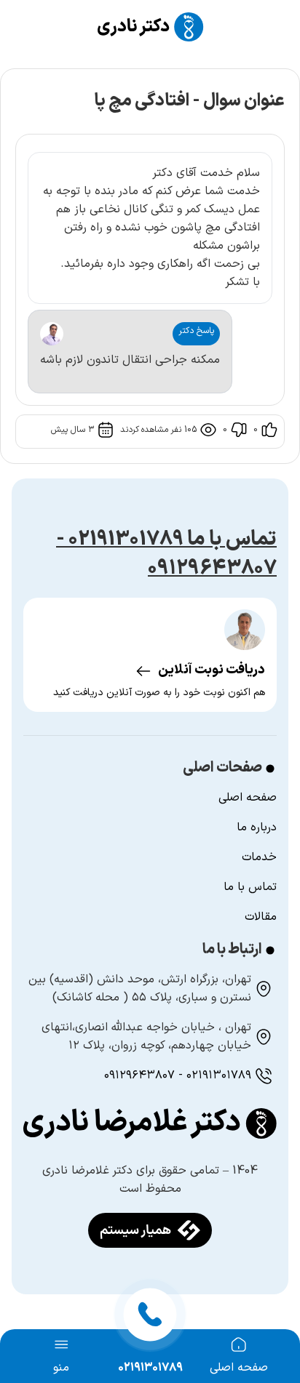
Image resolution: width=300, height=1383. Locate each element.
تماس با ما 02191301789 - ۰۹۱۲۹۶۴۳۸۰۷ (166, 554)
